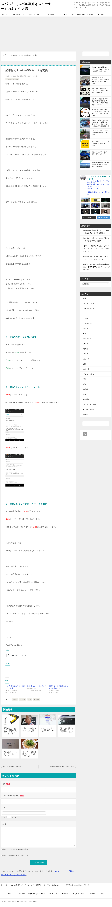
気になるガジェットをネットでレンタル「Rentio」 (11, 754)
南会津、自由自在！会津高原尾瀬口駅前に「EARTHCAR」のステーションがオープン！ (96, 267)
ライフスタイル (88, 339)
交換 (29, 699)
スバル (85, 313)
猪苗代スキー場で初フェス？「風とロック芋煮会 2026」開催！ (100, 90)
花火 (84, 298)
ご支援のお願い (50, 14)
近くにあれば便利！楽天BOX (12, 766)
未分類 (85, 414)
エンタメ (86, 354)
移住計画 (86, 399)
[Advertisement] (56, 33)
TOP (23, 885)
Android (36, 699)
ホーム (4, 14)
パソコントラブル (89, 404)
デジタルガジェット (12, 79)
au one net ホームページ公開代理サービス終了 (48, 730)
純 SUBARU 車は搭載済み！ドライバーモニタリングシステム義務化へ (100, 69)
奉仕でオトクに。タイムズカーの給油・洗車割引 (100, 143)
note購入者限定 (88, 409)
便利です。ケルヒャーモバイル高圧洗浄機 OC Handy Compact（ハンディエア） (11, 731)
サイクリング (88, 323)
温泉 (84, 364)
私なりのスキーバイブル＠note (82, 14)
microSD (22, 699)
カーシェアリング (89, 303)
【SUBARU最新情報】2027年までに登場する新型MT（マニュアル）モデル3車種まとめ (100, 102)
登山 (84, 379)
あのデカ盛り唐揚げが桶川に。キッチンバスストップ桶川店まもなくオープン (100, 112)
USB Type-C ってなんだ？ (36, 686)
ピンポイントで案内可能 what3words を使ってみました (29, 754)
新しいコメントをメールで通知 (15, 849)
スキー (85, 318)
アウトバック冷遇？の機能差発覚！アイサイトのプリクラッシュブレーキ (66, 731)
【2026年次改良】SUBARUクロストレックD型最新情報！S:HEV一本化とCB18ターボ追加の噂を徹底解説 (100, 123)
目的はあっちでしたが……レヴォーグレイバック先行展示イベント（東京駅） (100, 80)
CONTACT (63, 14)
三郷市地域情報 (88, 308)
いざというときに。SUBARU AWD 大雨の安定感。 (100, 132)
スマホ (15, 699)
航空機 (85, 389)
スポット (86, 369)
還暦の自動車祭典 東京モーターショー (62, 766)
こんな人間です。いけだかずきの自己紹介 (25, 14)
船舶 (84, 384)
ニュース (86, 359)
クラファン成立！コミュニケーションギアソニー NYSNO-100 (29, 730)
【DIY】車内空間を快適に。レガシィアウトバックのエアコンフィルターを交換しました (96, 248)
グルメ (85, 344)
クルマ (85, 328)
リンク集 (100, 14)
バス (84, 394)
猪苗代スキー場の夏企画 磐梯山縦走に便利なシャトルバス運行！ (100, 164)
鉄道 (84, 334)
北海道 (85, 349)
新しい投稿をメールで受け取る (15, 855)
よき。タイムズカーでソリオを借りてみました (100, 154)
